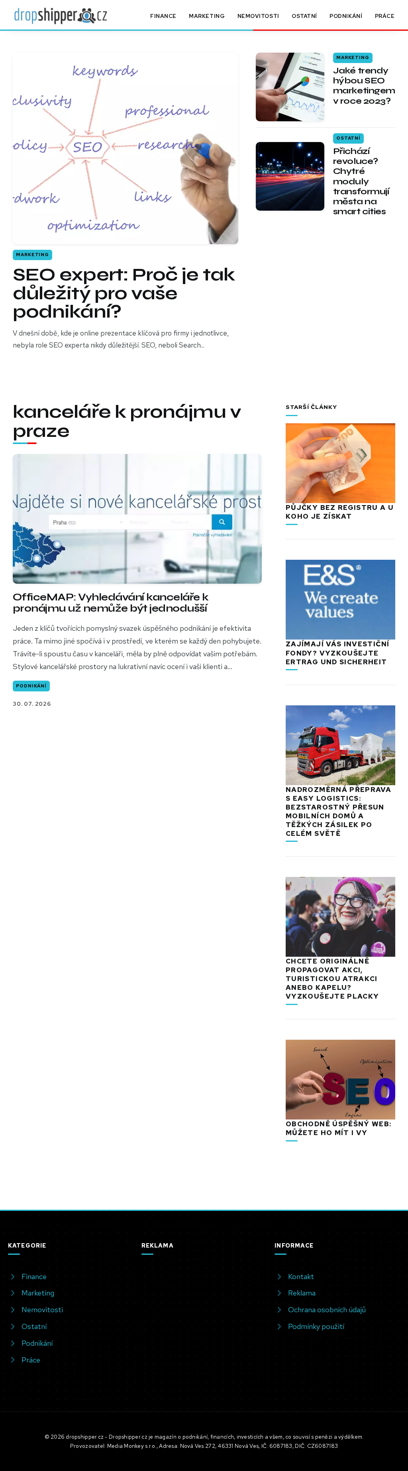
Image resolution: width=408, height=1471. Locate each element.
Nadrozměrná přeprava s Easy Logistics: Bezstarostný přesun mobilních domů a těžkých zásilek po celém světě (338, 811)
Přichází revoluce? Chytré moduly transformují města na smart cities (361, 181)
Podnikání (346, 16)
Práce (385, 16)
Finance (163, 16)
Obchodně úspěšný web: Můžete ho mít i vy (339, 1128)
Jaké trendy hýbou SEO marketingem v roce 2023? (364, 85)
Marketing (207, 16)
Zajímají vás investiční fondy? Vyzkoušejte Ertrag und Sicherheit (337, 653)
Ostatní (304, 16)
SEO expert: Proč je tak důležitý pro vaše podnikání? (124, 293)
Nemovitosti (258, 16)
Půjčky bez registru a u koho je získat (340, 512)
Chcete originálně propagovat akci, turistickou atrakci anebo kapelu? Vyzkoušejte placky (332, 979)
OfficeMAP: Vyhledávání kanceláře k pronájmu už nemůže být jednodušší (111, 602)
